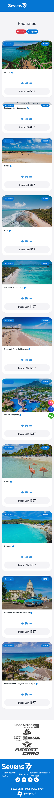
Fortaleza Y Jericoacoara (15, 108)
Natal (6, 166)
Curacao (8, 546)
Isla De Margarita (11, 415)
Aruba (6, 481)
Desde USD (27, 91)
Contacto (23, 774)
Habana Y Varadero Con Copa (17, 612)
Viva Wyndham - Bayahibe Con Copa (19, 684)
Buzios (7, 72)
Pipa (6, 230)
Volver (21, 31)
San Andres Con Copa (13, 287)
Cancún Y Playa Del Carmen (16, 349)
